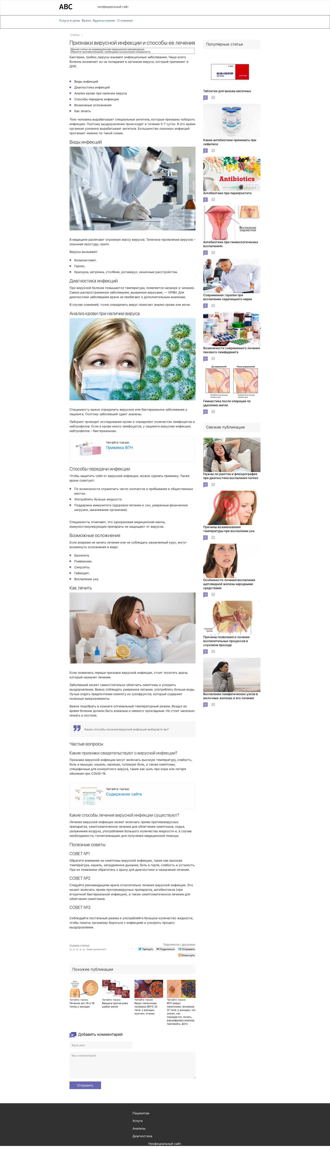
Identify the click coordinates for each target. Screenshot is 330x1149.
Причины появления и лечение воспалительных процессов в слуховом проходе (226, 641)
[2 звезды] (74, 949)
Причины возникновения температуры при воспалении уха (228, 529)
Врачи (86, 20)
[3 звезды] (77, 949)
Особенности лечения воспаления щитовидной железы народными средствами (229, 584)
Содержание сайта (124, 794)
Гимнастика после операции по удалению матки (227, 403)
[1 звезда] (71, 949)
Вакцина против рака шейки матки (115, 1005)
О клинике (125, 20)
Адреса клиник (104, 20)
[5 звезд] (84, 949)
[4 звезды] (80, 949)
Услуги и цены (69, 20)
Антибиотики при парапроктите (227, 193)
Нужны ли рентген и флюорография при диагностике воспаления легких (230, 476)
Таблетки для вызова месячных (227, 91)
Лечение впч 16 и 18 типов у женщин (82, 1005)
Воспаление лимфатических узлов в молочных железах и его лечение (230, 696)
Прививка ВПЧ (119, 447)
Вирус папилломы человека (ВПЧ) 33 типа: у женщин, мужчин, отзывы (145, 1008)
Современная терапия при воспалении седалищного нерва (227, 297)
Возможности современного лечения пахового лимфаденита (231, 350)
